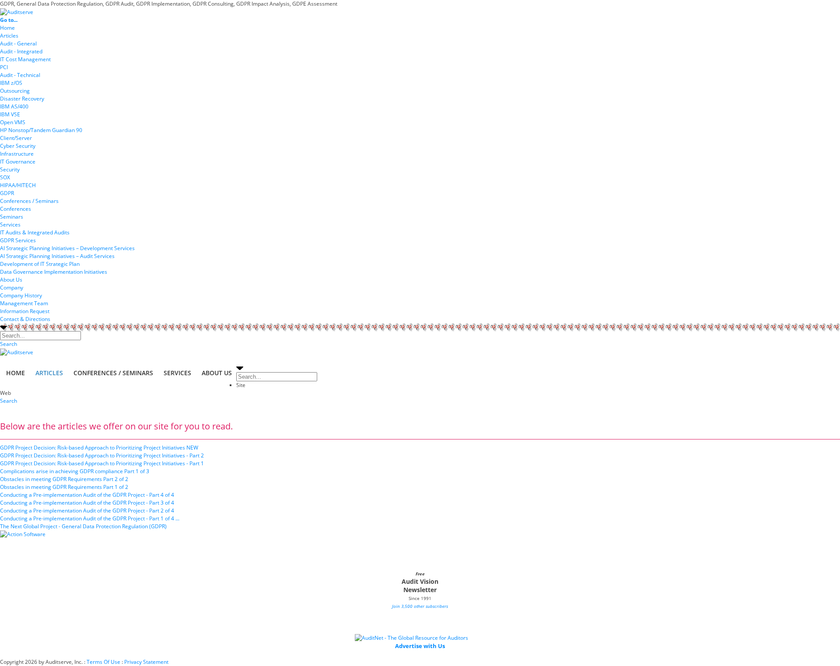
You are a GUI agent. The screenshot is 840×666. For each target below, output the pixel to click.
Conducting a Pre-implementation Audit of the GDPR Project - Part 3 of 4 (87, 502)
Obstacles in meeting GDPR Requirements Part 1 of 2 (64, 487)
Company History (21, 295)
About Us (11, 279)
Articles (9, 35)
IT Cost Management (25, 59)
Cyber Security (17, 146)
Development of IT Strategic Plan (40, 264)
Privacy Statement (146, 662)
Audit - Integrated (21, 51)
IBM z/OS (11, 83)
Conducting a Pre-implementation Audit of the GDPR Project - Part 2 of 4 (87, 510)
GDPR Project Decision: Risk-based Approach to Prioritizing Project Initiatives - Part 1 (102, 463)
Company (11, 287)
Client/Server (16, 138)
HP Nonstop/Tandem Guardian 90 (41, 130)
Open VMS (12, 122)
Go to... (9, 20)
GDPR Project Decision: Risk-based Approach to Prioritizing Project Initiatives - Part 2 (102, 455)
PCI (4, 67)
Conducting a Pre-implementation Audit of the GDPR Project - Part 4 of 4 (87, 495)
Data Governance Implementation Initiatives (53, 271)
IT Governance (17, 161)
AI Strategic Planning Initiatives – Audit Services (57, 256)
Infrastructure (17, 153)
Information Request (24, 311)
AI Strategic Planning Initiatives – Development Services (67, 248)
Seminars (11, 216)
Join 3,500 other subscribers (420, 606)
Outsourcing (15, 90)
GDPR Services (18, 240)
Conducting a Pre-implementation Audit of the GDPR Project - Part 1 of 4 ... (89, 518)
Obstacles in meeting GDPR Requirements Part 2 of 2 (64, 479)
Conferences (15, 209)
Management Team (24, 303)
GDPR (7, 193)
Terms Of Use (103, 662)
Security (10, 169)
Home (7, 27)
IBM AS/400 (14, 106)
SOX (5, 177)
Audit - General (18, 43)
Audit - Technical (20, 75)
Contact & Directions (25, 319)
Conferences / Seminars (29, 201)
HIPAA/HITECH (18, 185)
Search (8, 344)
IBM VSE (10, 114)
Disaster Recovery (22, 98)
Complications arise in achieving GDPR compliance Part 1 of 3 (74, 471)
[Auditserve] (16, 11)
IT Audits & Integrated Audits (35, 232)
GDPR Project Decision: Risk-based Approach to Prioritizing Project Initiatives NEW (99, 447)
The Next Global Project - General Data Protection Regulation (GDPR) (83, 526)
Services (10, 224)
